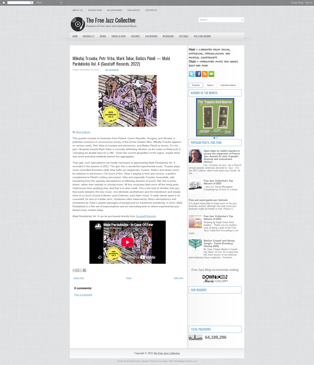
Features (135, 36)
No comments (112, 69)
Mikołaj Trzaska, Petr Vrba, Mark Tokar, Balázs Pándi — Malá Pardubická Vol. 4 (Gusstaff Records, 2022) (121, 60)
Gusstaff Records (146, 216)
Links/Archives (228, 85)
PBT (171, 361)
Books (103, 36)
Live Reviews (151, 36)
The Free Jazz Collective (110, 20)
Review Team (95, 10)
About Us (78, 10)
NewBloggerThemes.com (186, 361)
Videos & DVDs (119, 36)
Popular (196, 85)
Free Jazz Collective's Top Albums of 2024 (218, 217)
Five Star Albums (202, 36)
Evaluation (134, 10)
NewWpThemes (134, 361)
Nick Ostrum (83, 132)
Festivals (183, 36)
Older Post (178, 278)
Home (75, 36)
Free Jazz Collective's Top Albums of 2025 (218, 182)
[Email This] (74, 270)
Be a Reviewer (114, 10)
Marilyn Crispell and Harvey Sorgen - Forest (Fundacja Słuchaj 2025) (219, 243)
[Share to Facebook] (84, 270)
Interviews (168, 36)
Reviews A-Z (88, 36)
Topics (210, 85)
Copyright (151, 10)
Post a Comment (83, 294)
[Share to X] (81, 270)
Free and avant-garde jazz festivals (208, 200)
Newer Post (79, 278)
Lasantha (163, 361)
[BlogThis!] (77, 270)
